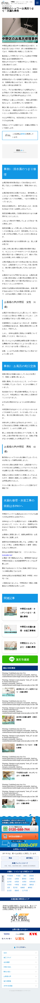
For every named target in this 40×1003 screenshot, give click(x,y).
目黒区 (17, 881)
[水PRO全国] (20, 922)
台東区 (17, 879)
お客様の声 (7, 976)
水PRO (22, 134)
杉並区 (24, 884)
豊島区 (31, 884)
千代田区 (10, 876)
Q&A (5, 953)
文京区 (9, 879)
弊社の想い (7, 971)
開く (22, 150)
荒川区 (15, 887)
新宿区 (31, 876)
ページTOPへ (21, 947)
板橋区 (22, 887)
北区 (8, 887)
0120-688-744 (7, 555)
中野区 (17, 884)
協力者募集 (7, 981)
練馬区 (30, 887)
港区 (24, 876)
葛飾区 (17, 890)
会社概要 (7, 962)
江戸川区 (25, 890)
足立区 (9, 890)
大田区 (24, 881)
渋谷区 (9, 884)
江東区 (31, 879)
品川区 (9, 881)
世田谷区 (32, 881)
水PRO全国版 (8, 986)
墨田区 (24, 879)
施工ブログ (7, 957)
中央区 (18, 876)
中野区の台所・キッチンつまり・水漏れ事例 (27, 613)
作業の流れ (7, 967)
